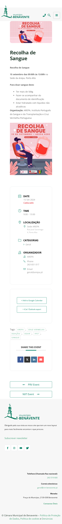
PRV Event (33, 384)
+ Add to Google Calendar (32, 300)
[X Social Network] (27, 360)
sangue (15, 337)
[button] (49, 15)
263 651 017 (33, 264)
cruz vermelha (36, 329)
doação (16, 334)
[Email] (41, 360)
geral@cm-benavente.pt (47, 487)
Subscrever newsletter (16, 438)
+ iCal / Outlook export (32, 309)
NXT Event (28, 394)
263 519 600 (52, 477)
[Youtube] (21, 448)
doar (27, 334)
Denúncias (47, 518)
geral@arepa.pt (35, 272)
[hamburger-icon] (56, 15)
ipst (37, 334)
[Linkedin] (34, 360)
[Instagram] (14, 448)
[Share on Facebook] (20, 360)
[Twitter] (27, 448)
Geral (28, 244)
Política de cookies (29, 518)
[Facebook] (8, 448)
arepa (20, 329)
